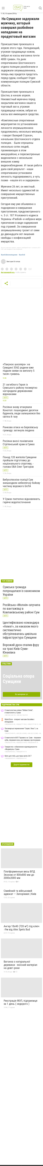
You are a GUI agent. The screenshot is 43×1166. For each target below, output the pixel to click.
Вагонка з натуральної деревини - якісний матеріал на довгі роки (20, 965)
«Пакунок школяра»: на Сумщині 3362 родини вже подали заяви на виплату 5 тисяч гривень (18, 369)
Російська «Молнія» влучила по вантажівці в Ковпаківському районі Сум (21, 608)
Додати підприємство (22, 764)
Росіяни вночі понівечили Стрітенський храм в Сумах (19, 442)
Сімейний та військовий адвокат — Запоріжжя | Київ (20, 892)
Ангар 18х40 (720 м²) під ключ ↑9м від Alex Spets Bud (21, 928)
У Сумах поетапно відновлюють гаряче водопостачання (21, 500)
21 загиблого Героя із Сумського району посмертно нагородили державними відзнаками (20, 389)
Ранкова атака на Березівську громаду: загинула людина (20, 429)
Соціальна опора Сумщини (18, 678)
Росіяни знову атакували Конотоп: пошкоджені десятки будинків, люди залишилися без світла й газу (21, 411)
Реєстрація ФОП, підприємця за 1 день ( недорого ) (20, 1002)
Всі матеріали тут (21, 694)
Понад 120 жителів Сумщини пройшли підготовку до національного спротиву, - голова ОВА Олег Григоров (19, 462)
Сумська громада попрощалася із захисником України (21, 590)
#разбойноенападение (9, 255)
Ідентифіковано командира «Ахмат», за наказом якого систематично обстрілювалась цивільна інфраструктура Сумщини (21, 630)
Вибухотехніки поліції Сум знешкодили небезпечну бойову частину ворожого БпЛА (21, 483)
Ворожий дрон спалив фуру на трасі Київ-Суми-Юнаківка (21, 648)
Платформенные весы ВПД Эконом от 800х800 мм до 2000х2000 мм (19, 875)
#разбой (22, 255)
